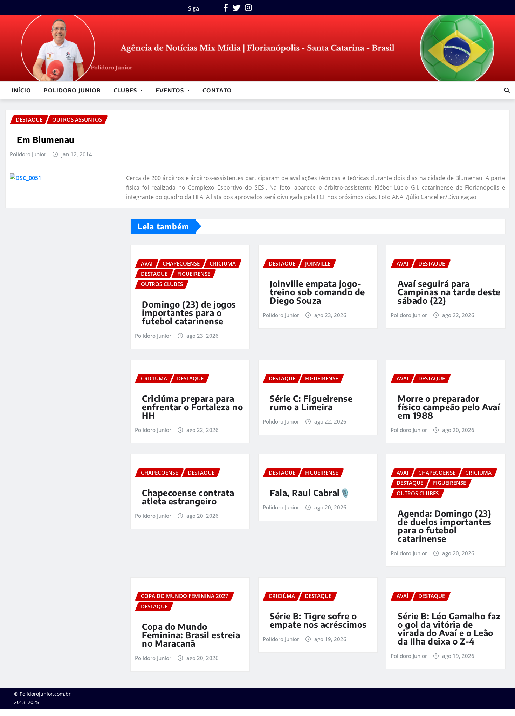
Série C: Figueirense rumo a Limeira (311, 402)
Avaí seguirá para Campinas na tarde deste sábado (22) (449, 291)
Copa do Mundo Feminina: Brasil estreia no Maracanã (191, 634)
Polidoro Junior (72, 90)
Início (21, 90)
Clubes (126, 90)
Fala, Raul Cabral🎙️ (310, 492)
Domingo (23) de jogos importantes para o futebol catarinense (189, 312)
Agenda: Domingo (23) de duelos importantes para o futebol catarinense (445, 526)
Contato (217, 90)
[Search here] (507, 90)
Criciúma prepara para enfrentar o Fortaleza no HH (192, 406)
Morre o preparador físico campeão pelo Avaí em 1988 (449, 406)
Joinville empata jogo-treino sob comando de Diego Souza (317, 291)
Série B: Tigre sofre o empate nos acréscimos (318, 620)
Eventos (171, 90)
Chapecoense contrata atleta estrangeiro (188, 496)
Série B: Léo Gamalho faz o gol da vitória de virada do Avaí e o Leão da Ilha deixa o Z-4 (449, 628)
